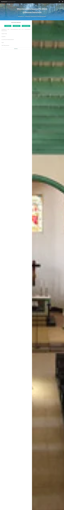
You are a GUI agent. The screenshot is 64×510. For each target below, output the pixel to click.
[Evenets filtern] (62, 1)
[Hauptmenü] (59, 1)
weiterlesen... (16, 48)
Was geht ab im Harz (8, 1)
